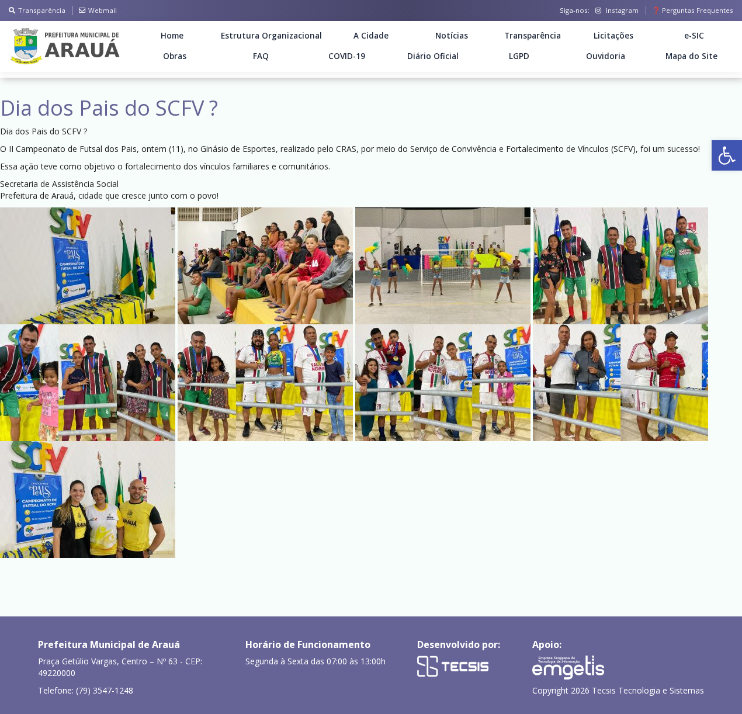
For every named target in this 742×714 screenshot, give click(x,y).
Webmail (102, 10)
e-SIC (694, 35)
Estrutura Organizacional (271, 35)
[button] (727, 155)
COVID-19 (346, 56)
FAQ (261, 56)
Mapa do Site (691, 56)
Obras (174, 56)
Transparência (41, 10)
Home (172, 35)
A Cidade (371, 35)
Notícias (451, 35)
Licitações (613, 35)
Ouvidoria (605, 56)
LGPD (519, 56)
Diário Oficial (433, 56)
